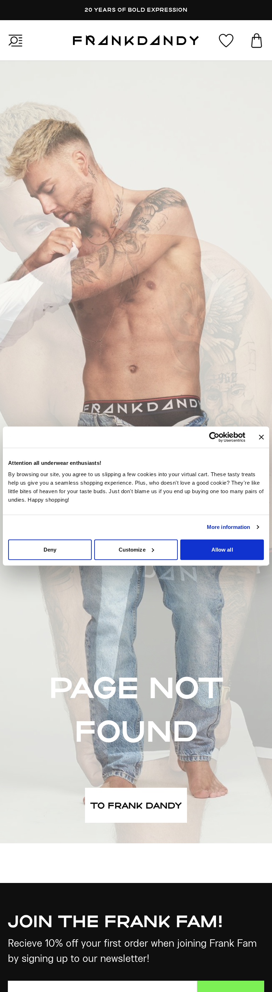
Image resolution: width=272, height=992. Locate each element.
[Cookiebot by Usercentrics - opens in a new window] (220, 437)
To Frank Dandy (136, 805)
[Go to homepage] (136, 40)
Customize (132, 549)
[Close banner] (261, 437)
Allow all (222, 549)
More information (228, 527)
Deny (50, 549)
